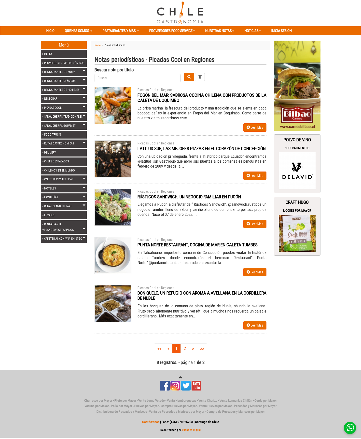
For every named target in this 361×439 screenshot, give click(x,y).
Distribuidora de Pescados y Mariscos (122, 411)
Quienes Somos (77, 31)
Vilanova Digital (191, 430)
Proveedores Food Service (171, 31)
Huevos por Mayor (146, 406)
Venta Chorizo (207, 400)
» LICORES (48, 215)
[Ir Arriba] (180, 377)
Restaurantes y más (120, 31)
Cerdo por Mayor (265, 400)
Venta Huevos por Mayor (215, 406)
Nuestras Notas (218, 31)
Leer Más (256, 127)
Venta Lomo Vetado (151, 400)
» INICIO (47, 54)
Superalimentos (297, 148)
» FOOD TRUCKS (51, 134)
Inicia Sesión (281, 31)
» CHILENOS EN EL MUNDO (58, 170)
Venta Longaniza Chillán (236, 400)
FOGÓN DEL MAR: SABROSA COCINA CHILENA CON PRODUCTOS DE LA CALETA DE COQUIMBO (202, 97)
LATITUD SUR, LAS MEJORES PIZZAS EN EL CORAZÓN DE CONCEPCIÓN (202, 148)
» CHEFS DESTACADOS (55, 161)
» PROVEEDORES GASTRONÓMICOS (63, 63)
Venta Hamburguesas (181, 400)
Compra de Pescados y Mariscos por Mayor (236, 411)
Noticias (252, 31)
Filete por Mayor (125, 400)
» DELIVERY (49, 152)
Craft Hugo (297, 202)
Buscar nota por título (114, 70)
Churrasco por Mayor (98, 400)
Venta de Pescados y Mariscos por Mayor (176, 411)
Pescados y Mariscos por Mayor (255, 406)
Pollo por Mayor (121, 406)
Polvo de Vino (297, 139)
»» (202, 348)
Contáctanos (150, 422)
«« (159, 348)
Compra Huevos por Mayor (179, 406)
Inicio (50, 31)
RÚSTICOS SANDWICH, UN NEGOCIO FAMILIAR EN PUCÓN (189, 197)
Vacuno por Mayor (96, 406)
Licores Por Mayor (297, 210)
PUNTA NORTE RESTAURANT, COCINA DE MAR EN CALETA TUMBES (198, 245)
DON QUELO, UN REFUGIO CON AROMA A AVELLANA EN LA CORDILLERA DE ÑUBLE (202, 295)
